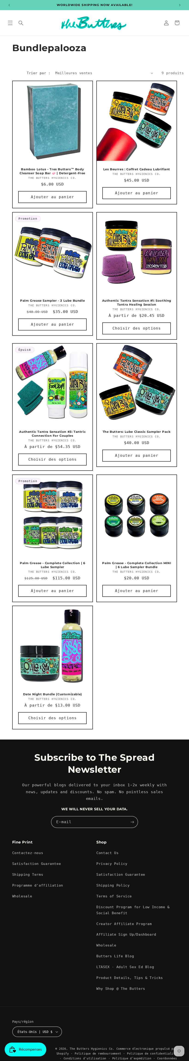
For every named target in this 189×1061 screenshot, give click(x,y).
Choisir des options (136, 328)
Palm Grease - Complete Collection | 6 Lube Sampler (52, 565)
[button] (10, 23)
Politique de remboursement (98, 1053)
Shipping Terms (27, 874)
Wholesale (22, 896)
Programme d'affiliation (37, 885)
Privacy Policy (111, 864)
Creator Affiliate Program (124, 924)
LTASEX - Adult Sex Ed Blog (125, 967)
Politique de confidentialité (152, 1053)
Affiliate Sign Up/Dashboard (126, 934)
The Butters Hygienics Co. (92, 1048)
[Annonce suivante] (180, 5)
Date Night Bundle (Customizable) (52, 694)
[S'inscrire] (132, 822)
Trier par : (39, 73)
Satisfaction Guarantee (36, 864)
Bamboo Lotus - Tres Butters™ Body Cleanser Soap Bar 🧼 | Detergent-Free (52, 171)
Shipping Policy (113, 885)
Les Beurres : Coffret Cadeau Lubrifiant (136, 169)
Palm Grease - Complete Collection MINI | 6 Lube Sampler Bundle (136, 565)
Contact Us (107, 853)
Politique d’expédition (131, 1058)
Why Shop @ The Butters (120, 988)
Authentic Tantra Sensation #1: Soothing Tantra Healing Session (136, 302)
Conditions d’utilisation (85, 1058)
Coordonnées (167, 1058)
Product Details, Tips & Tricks (129, 978)
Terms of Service (114, 896)
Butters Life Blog (115, 956)
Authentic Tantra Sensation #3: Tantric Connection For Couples (52, 433)
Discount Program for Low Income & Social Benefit (133, 910)
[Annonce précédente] (9, 5)
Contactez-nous (27, 853)
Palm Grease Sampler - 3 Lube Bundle (52, 300)
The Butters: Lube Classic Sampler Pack (137, 431)
